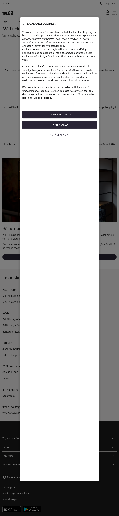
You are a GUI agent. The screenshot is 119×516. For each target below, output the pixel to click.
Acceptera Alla (59, 114)
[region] (59, 249)
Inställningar (59, 135)
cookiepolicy (45, 97)
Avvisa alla (59, 124)
